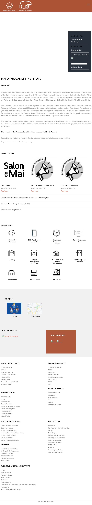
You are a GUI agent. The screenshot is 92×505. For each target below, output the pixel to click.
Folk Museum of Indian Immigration (57, 261)
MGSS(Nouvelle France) (55, 377)
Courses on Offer (76, 39)
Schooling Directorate (54, 367)
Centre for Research (12, 241)
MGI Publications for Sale (34, 241)
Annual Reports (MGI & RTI (9, 382)
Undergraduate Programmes (10, 451)
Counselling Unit (6, 404)
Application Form (76, 67)
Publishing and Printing (79, 260)
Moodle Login (75, 42)
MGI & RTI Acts (5, 377)
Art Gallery (57, 279)
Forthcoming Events (54, 392)
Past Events (51, 395)
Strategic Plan (5, 379)
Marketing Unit (5, 397)
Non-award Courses (7, 456)
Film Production (6, 472)
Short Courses (5, 460)
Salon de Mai (6, 185)
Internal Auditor (5, 416)
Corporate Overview (7, 372)
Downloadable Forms (54, 405)
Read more (4, 191)
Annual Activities (53, 397)
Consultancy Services (54, 442)
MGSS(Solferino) (53, 374)
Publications (5, 487)
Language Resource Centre (56, 438)
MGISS (50, 370)
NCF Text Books (53, 445)
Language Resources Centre (57, 242)
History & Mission (6, 367)
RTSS (50, 382)
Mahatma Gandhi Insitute (17, 6)
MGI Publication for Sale (55, 452)
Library (12, 260)
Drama (3, 470)
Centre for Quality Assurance (10, 426)
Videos (50, 400)
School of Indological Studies (10, 440)
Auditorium (12, 279)
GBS (49, 384)
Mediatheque (35, 279)
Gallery (50, 402)
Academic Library (6, 475)
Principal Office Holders (8, 374)
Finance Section (6, 411)
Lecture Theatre (6, 482)
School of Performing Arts (8, 430)
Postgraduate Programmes (9, 448)
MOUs (15, 316)
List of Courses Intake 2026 (80, 55)
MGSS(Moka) (52, 372)
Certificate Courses (7, 453)
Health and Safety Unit (8, 409)
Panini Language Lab (79, 241)
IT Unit (3, 399)
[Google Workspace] (10, 336)
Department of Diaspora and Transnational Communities (18, 485)
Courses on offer (76, 50)
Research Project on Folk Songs (11, 489)
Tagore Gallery (5, 477)
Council (3, 370)
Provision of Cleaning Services (11, 210)
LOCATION (36, 316)
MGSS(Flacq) (52, 379)
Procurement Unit (6, 413)
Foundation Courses (7, 458)
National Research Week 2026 (42, 185)
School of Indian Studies (8, 435)
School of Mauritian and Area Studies (12, 433)
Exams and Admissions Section (10, 406)
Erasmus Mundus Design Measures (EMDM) (15, 204)
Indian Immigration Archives (34, 261)
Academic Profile (6, 384)
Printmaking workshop (69, 185)
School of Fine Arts (6, 438)
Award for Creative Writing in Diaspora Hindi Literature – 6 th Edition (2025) (25, 198)
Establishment (5, 401)
